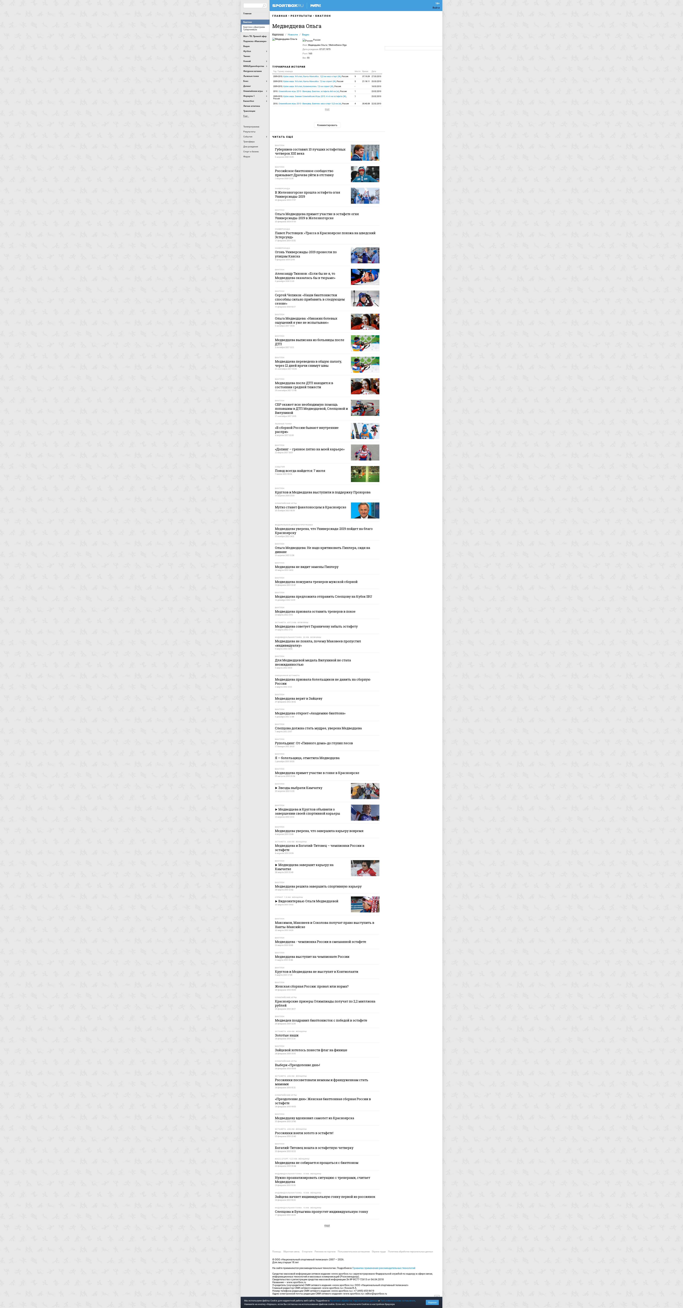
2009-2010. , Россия (310, 76)
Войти (436, 7)
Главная (247, 13)
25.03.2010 (376, 81)
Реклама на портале (325, 1252)
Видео (305, 34)
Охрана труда (379, 1252)
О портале (307, 1252)
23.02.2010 (376, 91)
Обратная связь (291, 1252)
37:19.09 (366, 76)
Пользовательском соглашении (397, 1300)
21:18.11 (366, 81)
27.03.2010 (376, 76)
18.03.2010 (376, 86)
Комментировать (327, 125)
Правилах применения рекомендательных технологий (383, 1268)
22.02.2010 (376, 103)
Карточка (278, 34)
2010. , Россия (310, 91)
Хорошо (432, 1302)
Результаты (301, 15)
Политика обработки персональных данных (410, 1252)
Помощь (276, 1252)
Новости (293, 34)
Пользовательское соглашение (354, 1252)
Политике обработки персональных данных (354, 1300)
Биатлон (247, 22)
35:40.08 (366, 103)
